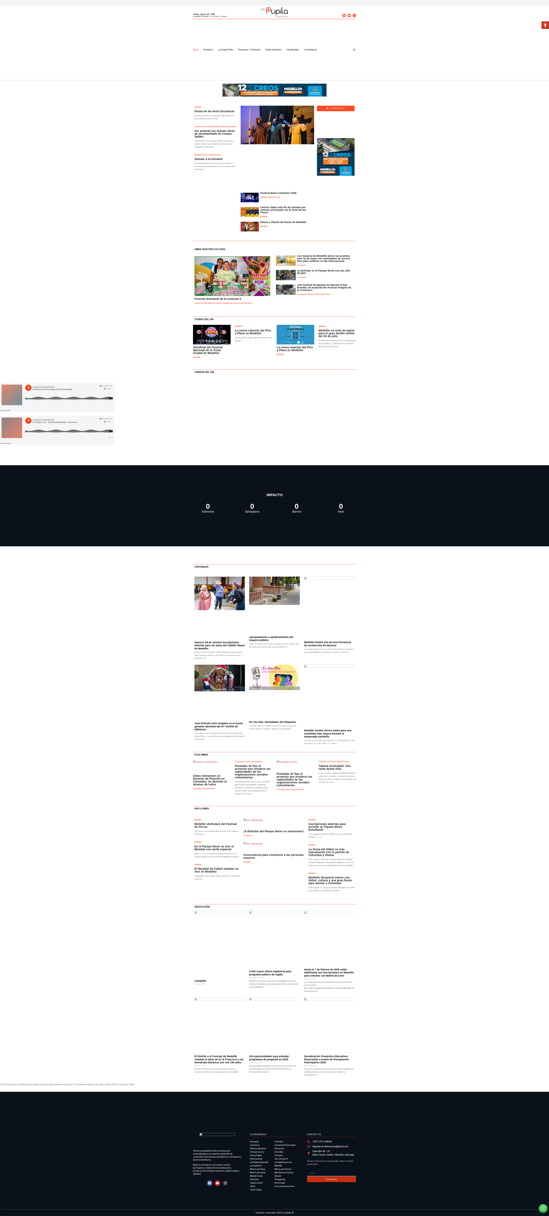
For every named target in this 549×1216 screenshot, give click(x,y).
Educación (279, 1148)
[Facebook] (344, 15)
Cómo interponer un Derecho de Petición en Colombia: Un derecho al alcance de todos (210, 780)
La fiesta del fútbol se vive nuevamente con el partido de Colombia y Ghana (329, 852)
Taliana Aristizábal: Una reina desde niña (335, 767)
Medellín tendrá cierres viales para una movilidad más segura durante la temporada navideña (327, 733)
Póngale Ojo (227, 303)
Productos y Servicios (249, 49)
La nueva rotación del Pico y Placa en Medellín (253, 332)
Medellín (263, 197)
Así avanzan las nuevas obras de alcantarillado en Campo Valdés (214, 133)
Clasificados (292, 49)
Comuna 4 (198, 303)
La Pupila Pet (256, 1166)
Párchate (254, 1179)
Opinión (277, 1176)
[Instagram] (354, 15)
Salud (252, 1186)
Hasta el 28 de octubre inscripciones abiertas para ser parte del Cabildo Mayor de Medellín (219, 645)
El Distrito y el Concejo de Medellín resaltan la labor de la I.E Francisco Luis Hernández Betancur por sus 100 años (218, 1059)
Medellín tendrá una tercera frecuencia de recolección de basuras (327, 644)
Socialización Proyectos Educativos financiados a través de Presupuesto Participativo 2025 (326, 1059)
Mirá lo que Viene (257, 1172)
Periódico (208, 49)
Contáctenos (310, 49)
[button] (354, 50)
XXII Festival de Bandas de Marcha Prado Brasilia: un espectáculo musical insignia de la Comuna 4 (324, 288)
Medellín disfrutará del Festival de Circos (215, 825)
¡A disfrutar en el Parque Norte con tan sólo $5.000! (323, 272)
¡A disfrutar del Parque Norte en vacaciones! (273, 831)
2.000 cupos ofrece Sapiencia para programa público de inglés (270, 973)
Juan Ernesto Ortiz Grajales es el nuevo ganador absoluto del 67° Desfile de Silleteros (218, 726)
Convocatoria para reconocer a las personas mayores (273, 856)
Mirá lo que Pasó (323, 294)
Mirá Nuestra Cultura (212, 303)
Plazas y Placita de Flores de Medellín (283, 222)
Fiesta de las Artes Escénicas (214, 111)
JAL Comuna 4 (281, 1159)
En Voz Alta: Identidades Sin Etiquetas (272, 722)
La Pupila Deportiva (283, 1162)
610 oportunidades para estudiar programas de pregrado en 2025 (269, 1058)
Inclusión (278, 1155)
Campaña (200, 980)
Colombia (197, 789)
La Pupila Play (225, 49)
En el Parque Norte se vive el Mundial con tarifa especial (214, 848)
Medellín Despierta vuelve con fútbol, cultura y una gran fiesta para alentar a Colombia (330, 880)
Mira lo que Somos (282, 1169)
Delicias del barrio (258, 1148)
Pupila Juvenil (256, 1183)
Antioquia (301, 265)
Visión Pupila (256, 1190)
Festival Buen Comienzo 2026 (278, 193)
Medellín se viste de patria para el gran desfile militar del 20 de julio (337, 333)
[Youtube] (349, 15)
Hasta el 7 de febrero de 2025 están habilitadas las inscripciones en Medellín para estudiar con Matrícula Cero (329, 972)
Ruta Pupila (279, 1183)
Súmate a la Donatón (208, 159)
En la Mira (278, 1152)
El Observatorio (208, 789)
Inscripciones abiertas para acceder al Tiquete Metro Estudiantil (327, 826)
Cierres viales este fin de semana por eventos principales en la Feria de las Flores (283, 210)
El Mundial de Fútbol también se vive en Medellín (216, 870)
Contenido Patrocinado (285, 1145)
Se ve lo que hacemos (242, 303)
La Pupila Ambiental (259, 1162)
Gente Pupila (256, 1155)
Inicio (195, 49)
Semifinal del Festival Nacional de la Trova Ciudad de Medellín (207, 350)
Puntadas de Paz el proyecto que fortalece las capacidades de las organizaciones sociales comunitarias (252, 771)
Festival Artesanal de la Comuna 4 (217, 298)
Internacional (256, 1159)
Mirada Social (274, 197)
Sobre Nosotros (273, 49)
